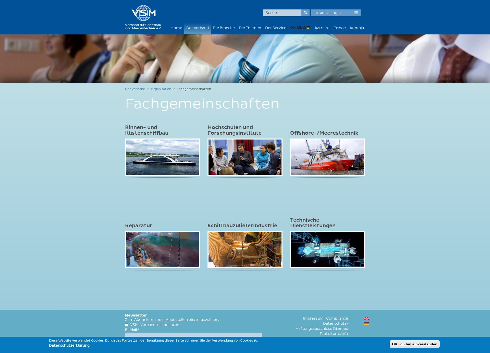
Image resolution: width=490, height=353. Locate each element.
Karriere (322, 28)
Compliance (337, 318)
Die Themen (250, 28)
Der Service (275, 28)
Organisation (161, 89)
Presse (340, 28)
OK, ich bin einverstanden (414, 344)
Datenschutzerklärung (69, 345)
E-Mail (132, 330)
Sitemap (340, 328)
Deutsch (366, 323)
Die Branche (224, 28)
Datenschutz (334, 323)
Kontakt (357, 28)
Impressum (313, 318)
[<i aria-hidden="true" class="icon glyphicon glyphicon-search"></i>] (305, 12)
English (366, 318)
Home (176, 28)
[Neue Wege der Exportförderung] (300, 27)
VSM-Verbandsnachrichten (154, 325)
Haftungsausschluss (314, 328)
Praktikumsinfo (334, 334)
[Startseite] (145, 17)
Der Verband (197, 28)
